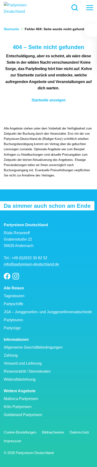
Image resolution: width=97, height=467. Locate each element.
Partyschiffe (13, 304)
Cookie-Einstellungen (20, 432)
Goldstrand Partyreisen (23, 415)
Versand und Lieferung (23, 363)
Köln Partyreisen (18, 407)
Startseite (11, 29)
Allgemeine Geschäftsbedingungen (33, 347)
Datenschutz (79, 432)
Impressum (12, 441)
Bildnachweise (53, 432)
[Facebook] (7, 276)
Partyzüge (12, 328)
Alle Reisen (14, 288)
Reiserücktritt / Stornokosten (27, 371)
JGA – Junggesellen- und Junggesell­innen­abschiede (48, 312)
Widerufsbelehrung (20, 379)
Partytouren (13, 320)
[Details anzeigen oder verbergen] (90, 30)
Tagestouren (14, 296)
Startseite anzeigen (49, 100)
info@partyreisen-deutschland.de (31, 264)
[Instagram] (15, 276)
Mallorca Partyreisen (21, 399)
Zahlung (11, 355)
